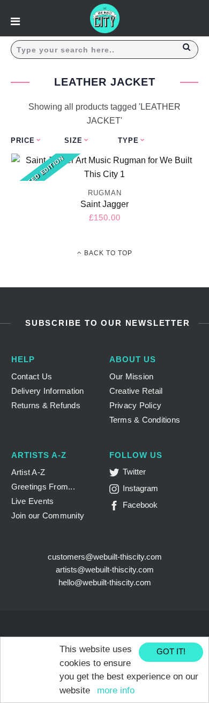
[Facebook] (116, 507)
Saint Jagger (104, 204)
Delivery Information (47, 390)
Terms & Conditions (145, 419)
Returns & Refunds (45, 405)
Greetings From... (43, 486)
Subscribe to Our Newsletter (106, 322)
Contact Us (32, 376)
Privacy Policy (135, 405)
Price (23, 140)
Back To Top (107, 253)
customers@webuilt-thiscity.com (105, 556)
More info (116, 690)
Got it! (170, 651)
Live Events (32, 501)
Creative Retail (136, 390)
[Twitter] (116, 474)
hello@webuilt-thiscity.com (104, 582)
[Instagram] (116, 490)
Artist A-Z (28, 472)
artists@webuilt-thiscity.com (105, 569)
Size (73, 140)
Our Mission (131, 376)
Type (128, 140)
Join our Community (48, 515)
